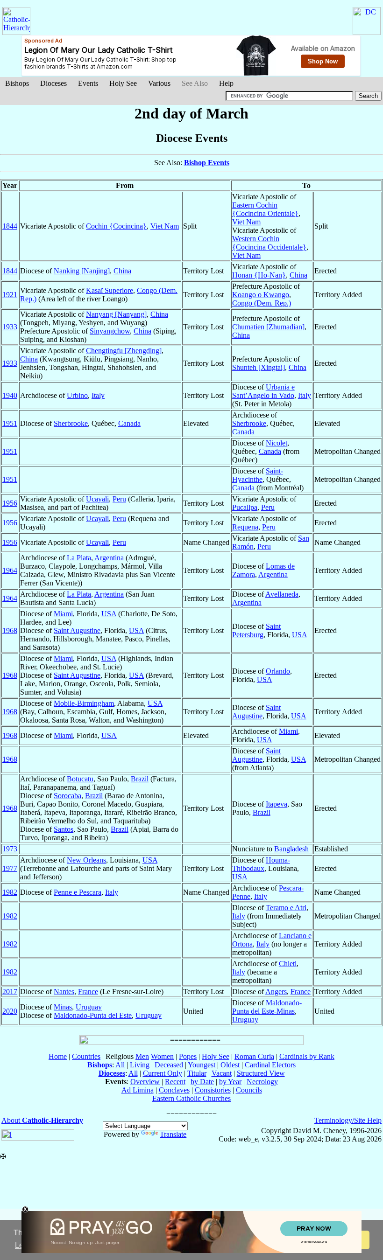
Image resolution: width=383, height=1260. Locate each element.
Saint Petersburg (256, 630)
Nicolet (276, 443)
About (42, 1120)
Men (142, 1056)
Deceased (169, 1065)
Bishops (17, 83)
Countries (86, 1056)
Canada (129, 423)
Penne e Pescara (77, 892)
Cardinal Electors (270, 1065)
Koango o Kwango (260, 295)
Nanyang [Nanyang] (116, 314)
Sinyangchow (110, 331)
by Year (230, 1082)
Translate (173, 1134)
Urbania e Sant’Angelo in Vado (263, 391)
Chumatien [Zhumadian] (268, 327)
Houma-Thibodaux (261, 864)
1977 (9, 868)
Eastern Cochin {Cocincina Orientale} (265, 209)
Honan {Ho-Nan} (259, 275)
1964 (9, 570)
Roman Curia (254, 1056)
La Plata (79, 558)
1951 (9, 423)
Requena (245, 527)
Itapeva (276, 804)
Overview (145, 1082)
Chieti (288, 964)
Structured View (261, 1073)
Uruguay (89, 1007)
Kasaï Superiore (109, 290)
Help (226, 83)
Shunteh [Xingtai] (258, 367)
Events (88, 83)
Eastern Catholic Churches (191, 1098)
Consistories (213, 1090)
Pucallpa (244, 507)
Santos (63, 829)
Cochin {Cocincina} (116, 226)
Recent (175, 1082)
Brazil (140, 779)
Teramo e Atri (286, 908)
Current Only (162, 1073)
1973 (9, 849)
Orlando (278, 671)
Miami (63, 614)
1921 (9, 295)
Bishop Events (206, 163)
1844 (9, 226)
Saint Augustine (77, 630)
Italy (98, 395)
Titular (196, 1073)
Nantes (64, 991)
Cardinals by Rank (306, 1056)
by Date (202, 1082)
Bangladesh (291, 849)
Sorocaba (67, 796)
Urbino (77, 395)
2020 (9, 1011)
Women (162, 1056)
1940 (9, 395)
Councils (249, 1090)
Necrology (262, 1082)
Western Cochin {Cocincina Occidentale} (269, 243)
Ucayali (97, 499)
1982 (9, 892)
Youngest (201, 1065)
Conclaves (174, 1090)
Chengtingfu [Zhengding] (124, 351)
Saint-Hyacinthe (257, 475)
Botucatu (80, 779)
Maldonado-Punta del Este (93, 1015)
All (120, 1065)
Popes (188, 1056)
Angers (276, 991)
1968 (9, 630)
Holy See (123, 83)
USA (108, 614)
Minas (63, 1007)
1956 (9, 503)
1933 (9, 327)
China (122, 271)
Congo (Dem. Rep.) (261, 303)
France (88, 991)
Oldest (230, 1065)
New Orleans (86, 860)
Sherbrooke (71, 423)
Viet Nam (164, 226)
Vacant (222, 1073)
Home (58, 1056)
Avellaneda (281, 594)
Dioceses (53, 83)
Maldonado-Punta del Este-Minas (267, 1007)
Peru (119, 499)
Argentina (109, 558)
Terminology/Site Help (348, 1120)
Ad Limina (137, 1090)
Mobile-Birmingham (84, 703)
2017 (9, 991)
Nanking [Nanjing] (82, 271)
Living (139, 1065)
